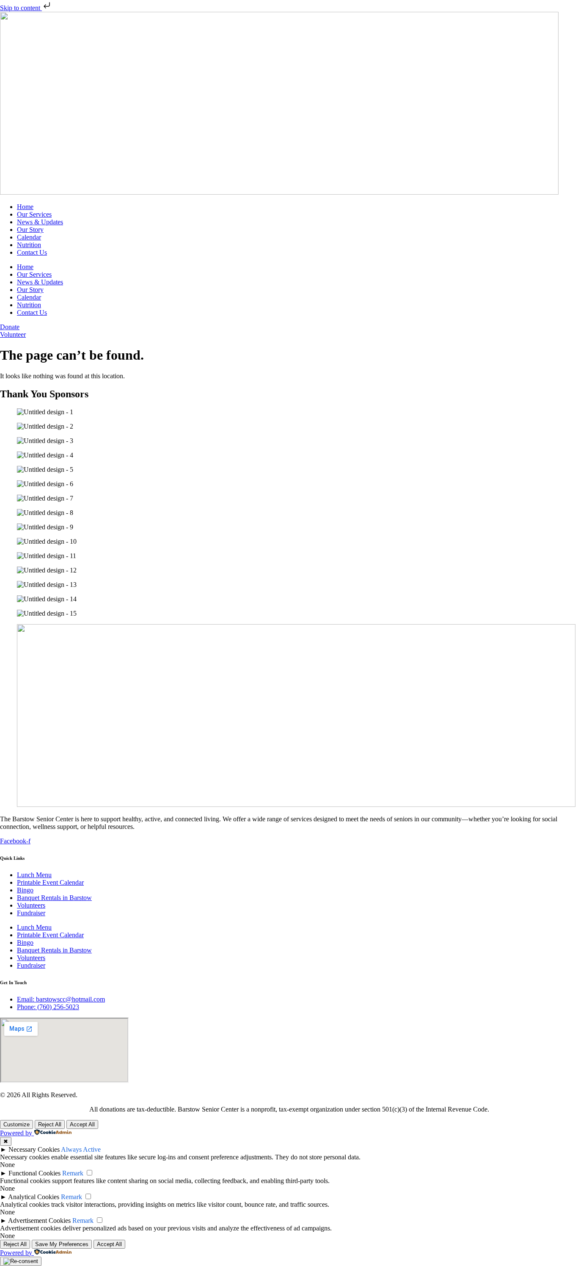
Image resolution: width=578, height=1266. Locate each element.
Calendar (29, 237)
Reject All (49, 1124)
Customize (16, 1124)
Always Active (81, 1149)
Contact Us (32, 252)
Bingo (25, 890)
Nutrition (29, 244)
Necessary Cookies (34, 1149)
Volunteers (31, 905)
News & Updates (40, 222)
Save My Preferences (61, 1244)
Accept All (82, 1124)
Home (25, 206)
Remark (72, 1173)
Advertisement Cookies (39, 1220)
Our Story (30, 229)
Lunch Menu (34, 874)
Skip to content (21, 7)
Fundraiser (31, 912)
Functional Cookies (34, 1173)
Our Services (34, 214)
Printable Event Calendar (50, 882)
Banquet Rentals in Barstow (54, 897)
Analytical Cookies (33, 1196)
